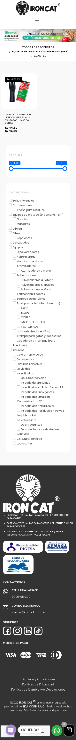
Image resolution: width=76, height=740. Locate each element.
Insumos (18, 350)
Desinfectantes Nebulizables (40, 429)
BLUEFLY (26, 313)
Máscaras (23, 224)
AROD (24, 308)
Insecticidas (25, 373)
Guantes (22, 219)
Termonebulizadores (31, 294)
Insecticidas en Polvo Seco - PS (42, 387)
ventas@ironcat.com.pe (29, 612)
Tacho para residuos (31, 210)
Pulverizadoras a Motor (36, 289)
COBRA (25, 317)
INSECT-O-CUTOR (33, 322)
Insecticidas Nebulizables (38, 406)
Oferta (17, 229)
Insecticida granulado (35, 383)
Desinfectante (26, 420)
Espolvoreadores (28, 252)
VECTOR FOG (29, 327)
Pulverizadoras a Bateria (37, 280)
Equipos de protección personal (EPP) (38, 215)
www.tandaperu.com (54, 710)
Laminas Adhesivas (29, 364)
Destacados (21, 243)
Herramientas (26, 257)
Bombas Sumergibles (31, 299)
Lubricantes (25, 443)
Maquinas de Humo (30, 261)
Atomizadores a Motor (36, 271)
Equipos (18, 247)
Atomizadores (26, 266)
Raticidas (23, 434)
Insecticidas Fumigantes (37, 392)
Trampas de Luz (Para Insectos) (38, 303)
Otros (16, 233)
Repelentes (24, 238)
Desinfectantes (31, 425)
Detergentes (25, 359)
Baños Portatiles (23, 201)
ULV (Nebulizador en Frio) (33, 331)
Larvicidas (23, 369)
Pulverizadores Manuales (37, 285)
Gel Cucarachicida (33, 378)
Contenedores (22, 205)
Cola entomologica (30, 355)
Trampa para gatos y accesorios (39, 336)
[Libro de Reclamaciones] (18, 564)
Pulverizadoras (26, 275)
